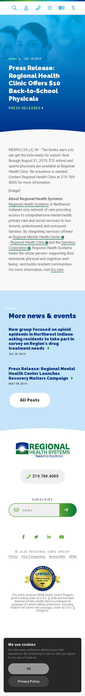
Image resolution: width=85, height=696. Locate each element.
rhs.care (57, 270)
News (13, 59)
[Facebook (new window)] (23, 536)
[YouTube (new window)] (61, 536)
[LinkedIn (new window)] (49, 536)
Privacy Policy (28, 681)
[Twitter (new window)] (36, 536)
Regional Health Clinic (27, 242)
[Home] (42, 454)
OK (29, 669)
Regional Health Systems (29, 204)
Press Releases (25, 108)
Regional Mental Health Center (36, 237)
